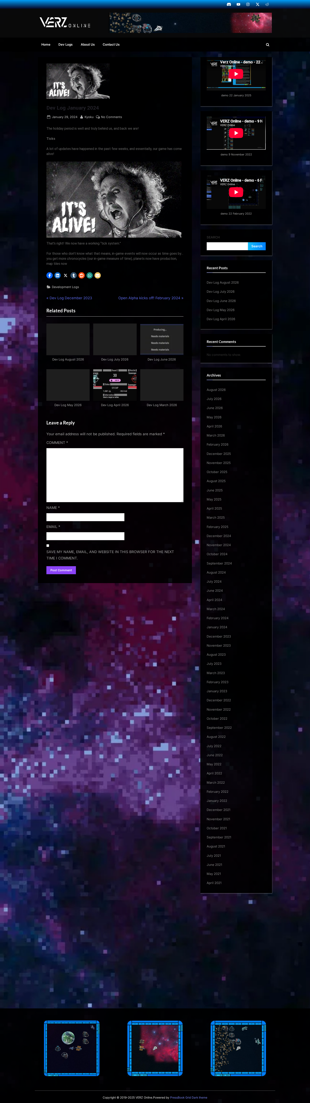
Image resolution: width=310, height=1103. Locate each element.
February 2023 (217, 682)
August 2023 (216, 655)
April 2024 (214, 600)
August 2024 (216, 572)
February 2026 (217, 444)
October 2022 (217, 719)
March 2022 (216, 783)
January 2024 (217, 627)
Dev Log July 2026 (221, 292)
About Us (88, 44)
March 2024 (216, 609)
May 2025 (214, 499)
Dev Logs (65, 44)
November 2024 (219, 545)
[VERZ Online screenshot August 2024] (190, 23)
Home (45, 44)
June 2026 (215, 408)
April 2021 (214, 883)
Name (53, 508)
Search (213, 237)
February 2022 (217, 792)
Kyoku (89, 117)
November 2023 (219, 645)
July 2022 (214, 746)
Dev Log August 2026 (223, 282)
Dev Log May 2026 (221, 310)
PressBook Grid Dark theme (188, 1097)
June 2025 (215, 490)
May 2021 (214, 874)
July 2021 (214, 856)
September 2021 (219, 837)
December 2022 (219, 700)
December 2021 (218, 810)
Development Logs (65, 287)
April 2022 (214, 773)
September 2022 (219, 728)
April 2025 (214, 508)
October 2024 (217, 554)
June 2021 (214, 865)
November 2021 (218, 819)
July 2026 (214, 399)
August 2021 (216, 846)
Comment (57, 443)
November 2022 (219, 709)
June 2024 (215, 591)
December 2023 (219, 636)
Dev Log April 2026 (221, 319)
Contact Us (111, 44)
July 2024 (214, 581)
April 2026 (214, 426)
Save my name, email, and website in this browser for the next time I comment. (110, 555)
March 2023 (216, 673)
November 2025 (219, 463)
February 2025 (217, 527)
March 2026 (216, 435)
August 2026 (216, 390)
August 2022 (216, 737)
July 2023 (214, 664)
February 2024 (218, 618)
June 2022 (215, 755)
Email (53, 527)
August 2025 (216, 481)
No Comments (111, 117)
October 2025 (217, 472)
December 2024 (219, 536)
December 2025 (219, 454)
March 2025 (216, 517)
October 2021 (217, 828)
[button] (49, 275)
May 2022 (214, 764)
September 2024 (219, 563)
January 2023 (217, 691)
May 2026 (214, 417)
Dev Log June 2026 (221, 301)
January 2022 (217, 801)
